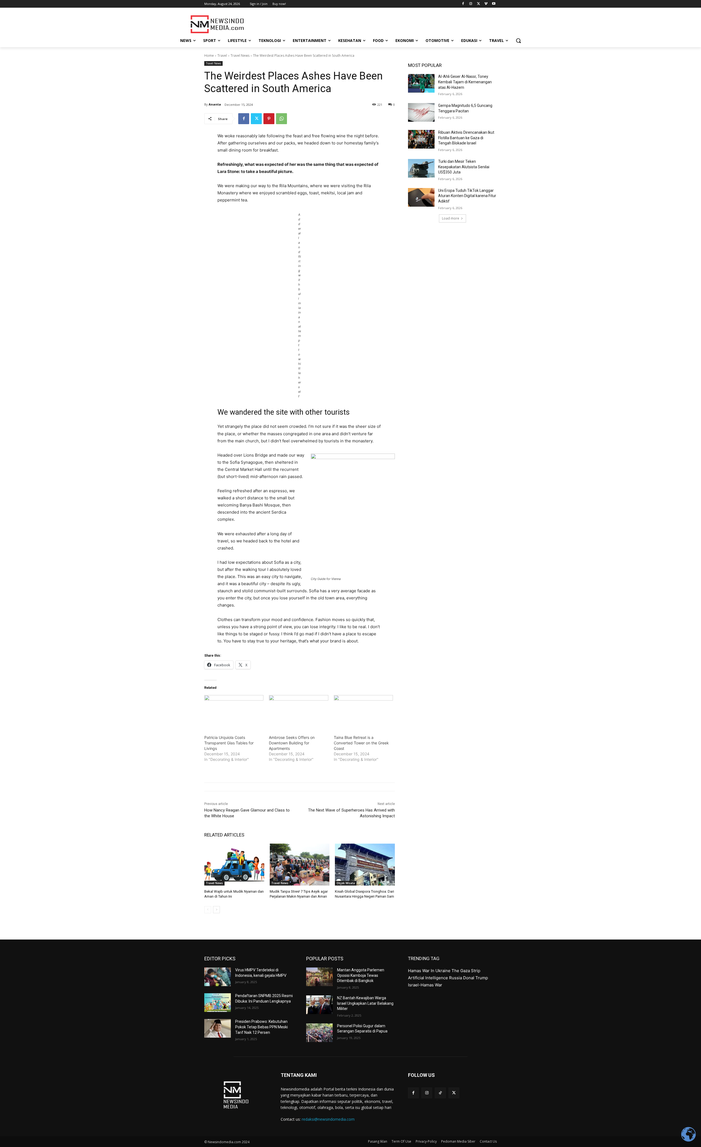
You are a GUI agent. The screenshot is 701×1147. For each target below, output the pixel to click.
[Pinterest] (268, 118)
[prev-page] (207, 909)
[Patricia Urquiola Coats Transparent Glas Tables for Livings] (233, 712)
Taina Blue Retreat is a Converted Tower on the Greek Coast (361, 743)
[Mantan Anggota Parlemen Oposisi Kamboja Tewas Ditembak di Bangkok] (319, 976)
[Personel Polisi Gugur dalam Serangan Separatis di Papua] (319, 1032)
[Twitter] (478, 4)
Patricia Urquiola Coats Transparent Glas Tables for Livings (229, 743)
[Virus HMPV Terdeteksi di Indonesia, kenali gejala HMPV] (217, 976)
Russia (455, 977)
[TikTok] (440, 1093)
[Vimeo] (486, 4)
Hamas (414, 970)
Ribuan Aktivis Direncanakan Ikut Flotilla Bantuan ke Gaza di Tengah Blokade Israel (466, 137)
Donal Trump (475, 977)
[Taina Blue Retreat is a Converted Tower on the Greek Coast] (363, 712)
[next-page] (216, 909)
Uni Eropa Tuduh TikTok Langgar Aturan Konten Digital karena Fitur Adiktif (467, 195)
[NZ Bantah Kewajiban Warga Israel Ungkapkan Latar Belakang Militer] (319, 1004)
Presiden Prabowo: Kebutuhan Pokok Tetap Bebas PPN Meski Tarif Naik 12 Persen (261, 1026)
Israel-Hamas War (425, 984)
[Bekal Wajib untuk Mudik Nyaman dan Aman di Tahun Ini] (234, 865)
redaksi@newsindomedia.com (328, 1119)
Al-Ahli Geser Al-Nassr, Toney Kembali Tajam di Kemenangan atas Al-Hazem (465, 81)
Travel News (240, 55)
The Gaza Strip (466, 970)
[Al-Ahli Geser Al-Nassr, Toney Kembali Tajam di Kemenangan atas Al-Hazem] (421, 83)
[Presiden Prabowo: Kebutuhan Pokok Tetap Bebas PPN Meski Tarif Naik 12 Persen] (217, 1028)
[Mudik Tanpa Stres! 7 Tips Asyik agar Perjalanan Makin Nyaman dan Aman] (300, 865)
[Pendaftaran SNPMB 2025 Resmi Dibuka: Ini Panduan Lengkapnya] (217, 1002)
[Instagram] (471, 4)
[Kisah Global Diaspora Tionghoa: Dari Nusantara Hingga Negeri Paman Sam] (365, 865)
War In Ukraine (436, 970)
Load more (450, 218)
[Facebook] (463, 4)
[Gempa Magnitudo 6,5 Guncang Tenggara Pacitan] (421, 112)
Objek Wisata (346, 883)
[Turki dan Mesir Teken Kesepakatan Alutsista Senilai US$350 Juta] (421, 168)
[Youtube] (493, 4)
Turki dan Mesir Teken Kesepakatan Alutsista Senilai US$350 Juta (463, 166)
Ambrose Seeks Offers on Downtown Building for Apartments (292, 743)
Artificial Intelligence (428, 977)
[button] (518, 40)
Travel (222, 55)
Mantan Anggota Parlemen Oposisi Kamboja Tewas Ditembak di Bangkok (360, 975)
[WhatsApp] (281, 118)
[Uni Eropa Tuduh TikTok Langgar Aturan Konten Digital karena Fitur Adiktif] (421, 197)
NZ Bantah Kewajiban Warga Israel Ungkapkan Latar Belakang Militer (365, 1003)
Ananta (215, 104)
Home (209, 55)
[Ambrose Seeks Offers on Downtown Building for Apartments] (298, 712)
